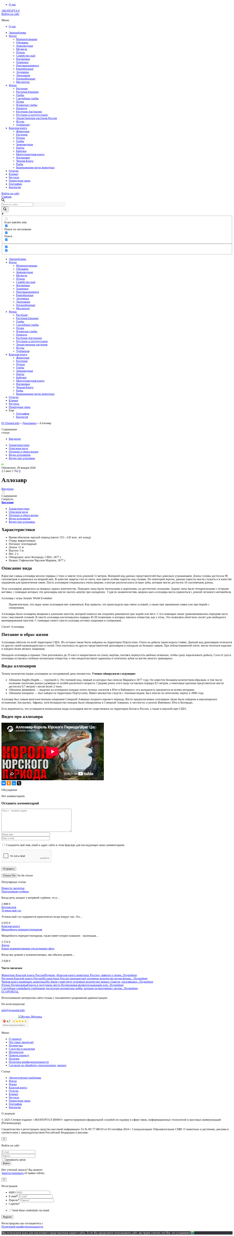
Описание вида (18, 448)
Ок (192, 1232)
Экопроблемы (17, 32)
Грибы (20, 95)
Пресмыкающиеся (27, 65)
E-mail (13, 1196)
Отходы (13, 170)
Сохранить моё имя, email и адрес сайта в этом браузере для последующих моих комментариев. (65, 845)
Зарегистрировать (12, 1173)
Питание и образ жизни (23, 451)
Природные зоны (19, 180)
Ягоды (20, 121)
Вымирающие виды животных (35, 167)
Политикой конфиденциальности (22, 1226)
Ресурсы (14, 177)
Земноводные (24, 45)
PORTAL (10, 991)
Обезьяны (22, 42)
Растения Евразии (27, 91)
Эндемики (22, 72)
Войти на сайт (10, 14)
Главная (6, 196)
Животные (22, 131)
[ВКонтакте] (3, 783)
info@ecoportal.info (13, 1010)
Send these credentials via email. (31, 1210)
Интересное (8, 907)
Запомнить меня (15, 1159)
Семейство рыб (25, 55)
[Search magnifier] (4, 209)
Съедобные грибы (27, 98)
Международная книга (30, 154)
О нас (12, 4)
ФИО (12, 1192)
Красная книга (18, 128)
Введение (15, 438)
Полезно (14, 1058)
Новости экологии (12, 888)
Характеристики (19, 445)
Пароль (14, 1200)
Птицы (20, 52)
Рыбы (19, 164)
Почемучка (16, 1045)
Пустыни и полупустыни (32, 114)
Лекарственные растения (31, 344)
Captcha (14, 1203)
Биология (15, 187)
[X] (19, 783)
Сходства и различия (22, 1048)
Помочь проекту (19, 1055)
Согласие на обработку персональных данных (37, 1065)
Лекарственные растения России (36, 118)
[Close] (4, 1139)
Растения (21, 88)
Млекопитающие (26, 39)
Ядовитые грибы (26, 105)
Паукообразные (25, 78)
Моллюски (23, 82)
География (15, 183)
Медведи (21, 49)
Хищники (22, 62)
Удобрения (22, 124)
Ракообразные (24, 68)
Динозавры (23, 75)
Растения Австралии (29, 111)
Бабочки (21, 151)
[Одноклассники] (9, 783)
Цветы (20, 147)
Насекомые (23, 58)
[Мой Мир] (14, 783)
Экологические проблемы (25, 1077)
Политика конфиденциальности (29, 1062)
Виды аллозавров (20, 454)
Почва (20, 101)
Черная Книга (24, 160)
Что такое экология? (21, 1042)
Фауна (13, 35)
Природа (21, 108)
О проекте (15, 1038)
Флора (13, 85)
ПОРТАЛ (10, 10)
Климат (13, 174)
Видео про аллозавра (22, 458)
